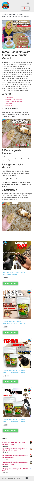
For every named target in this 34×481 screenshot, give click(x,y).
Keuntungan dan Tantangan (13, 99)
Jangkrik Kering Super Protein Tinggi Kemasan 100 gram (16, 273)
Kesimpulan (8, 105)
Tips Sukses (8, 103)
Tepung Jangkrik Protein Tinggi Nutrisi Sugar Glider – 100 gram (14, 322)
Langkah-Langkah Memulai (13, 101)
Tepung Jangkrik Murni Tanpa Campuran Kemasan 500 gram (14, 371)
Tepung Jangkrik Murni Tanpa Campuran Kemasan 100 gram (14, 420)
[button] (28, 3)
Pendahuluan (9, 97)
